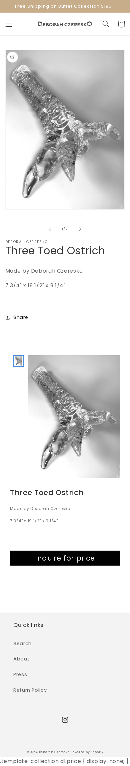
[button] (8, 24)
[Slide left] (50, 229)
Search (22, 643)
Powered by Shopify (87, 752)
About (21, 658)
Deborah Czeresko (54, 752)
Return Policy (30, 690)
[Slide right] (80, 229)
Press (20, 674)
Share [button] (20, 317)
